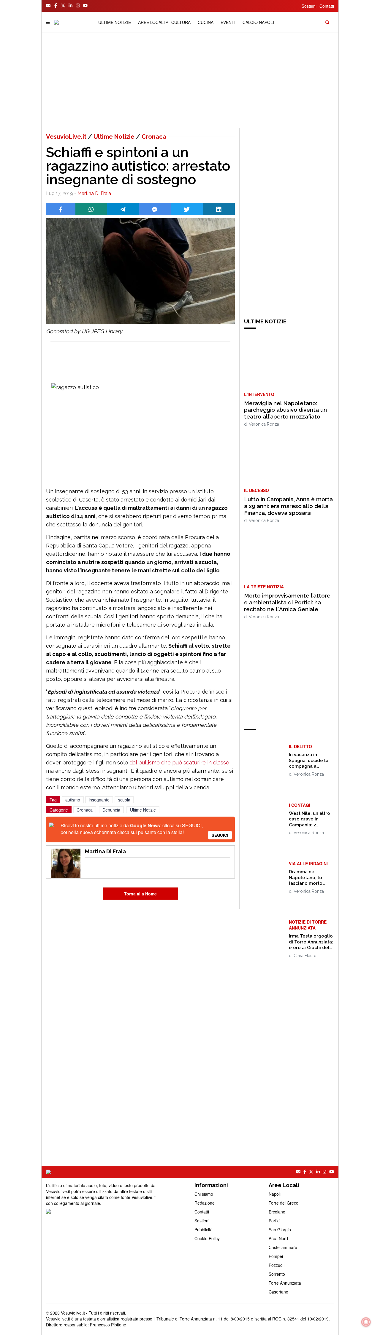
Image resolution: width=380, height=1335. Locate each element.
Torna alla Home (140, 894)
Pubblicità (203, 1229)
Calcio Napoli (258, 22)
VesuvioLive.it (66, 136)
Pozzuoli (276, 1265)
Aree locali (151, 22)
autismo (72, 800)
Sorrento (277, 1274)
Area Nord (278, 1238)
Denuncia (111, 810)
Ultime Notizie (114, 136)
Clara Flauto (305, 955)
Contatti (326, 6)
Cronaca (154, 136)
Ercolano (277, 1212)
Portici (274, 1221)
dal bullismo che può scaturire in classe (179, 762)
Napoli (275, 1194)
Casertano (278, 1292)
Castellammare (283, 1247)
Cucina (205, 22)
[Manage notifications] (366, 1322)
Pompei (276, 1256)
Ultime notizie (114, 22)
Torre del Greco (283, 1203)
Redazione (204, 1203)
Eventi (228, 22)
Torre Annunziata (285, 1283)
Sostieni (309, 6)
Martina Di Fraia (94, 193)
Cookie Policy (207, 1238)
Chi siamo (203, 1194)
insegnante (99, 800)
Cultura (181, 22)
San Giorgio (280, 1229)
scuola (124, 800)
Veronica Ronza (264, 424)
